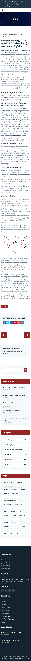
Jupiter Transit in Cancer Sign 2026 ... (12, 640)
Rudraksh (7, 526)
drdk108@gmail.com (18, 4)
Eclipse (6, 490)
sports (22, 526)
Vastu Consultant (7, 616)
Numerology (5, 613)
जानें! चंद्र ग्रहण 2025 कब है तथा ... (12, 411)
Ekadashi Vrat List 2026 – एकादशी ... (11, 633)
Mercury (12, 511)
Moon (20, 511)
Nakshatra (22, 515)
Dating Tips (10, 445)
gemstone (15, 493)
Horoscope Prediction (10, 500)
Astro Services (6, 607)
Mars (5, 511)
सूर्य (21, 109)
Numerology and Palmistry (15, 450)
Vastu (8, 464)
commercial (18, 482)
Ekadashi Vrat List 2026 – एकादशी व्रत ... (15, 388)
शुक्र (3, 111)
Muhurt (6, 515)
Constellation (8, 486)
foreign (6, 493)
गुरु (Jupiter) (17, 120)
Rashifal (9, 460)
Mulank (14, 515)
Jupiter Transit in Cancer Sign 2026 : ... (14, 395)
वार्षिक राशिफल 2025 (8, 619)
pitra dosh (16, 519)
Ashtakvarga (8, 482)
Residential (15, 522)
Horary (4, 306)
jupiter (16, 504)
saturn (15, 526)
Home (4, 601)
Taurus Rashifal (14, 530)
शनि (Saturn (16, 131)
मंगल (24, 109)
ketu (22, 504)
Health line (7, 497)
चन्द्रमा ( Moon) (21, 124)
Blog (3, 622)
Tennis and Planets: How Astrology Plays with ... (15, 419)
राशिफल (18, 533)
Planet (9, 455)
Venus (23, 530)
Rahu (23, 519)
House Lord (7, 504)
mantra (14, 508)
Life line (6, 508)
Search (25, 370)
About (4, 604)
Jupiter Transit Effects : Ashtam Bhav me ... (14, 404)
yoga (11, 533)
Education (14, 490)
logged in (13, 351)
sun (5, 530)
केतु (18, 136)
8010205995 (6, 566)
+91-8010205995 (23, 6)
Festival (23, 490)
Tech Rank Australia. (23, 658)
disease (18, 486)
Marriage (21, 508)
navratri (6, 519)
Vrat (5, 533)
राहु (14, 136)
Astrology (6, 36)
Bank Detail (5, 610)
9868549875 (6, 569)
